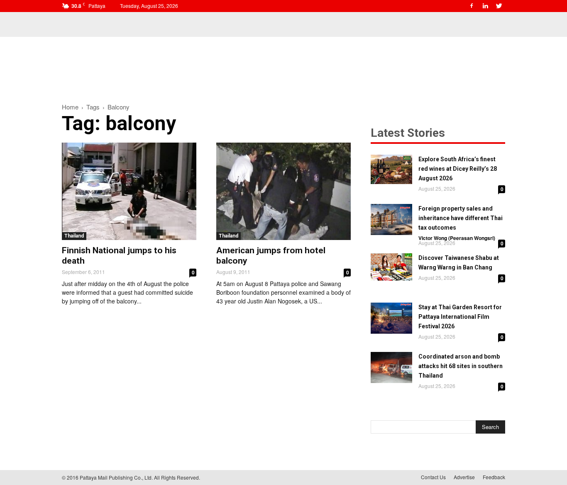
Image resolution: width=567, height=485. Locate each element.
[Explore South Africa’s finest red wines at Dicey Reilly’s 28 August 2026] (391, 169)
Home (70, 106)
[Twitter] (499, 6)
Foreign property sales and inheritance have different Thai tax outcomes (460, 218)
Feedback (494, 476)
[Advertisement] (283, 65)
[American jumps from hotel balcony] (283, 191)
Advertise (464, 476)
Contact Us (433, 476)
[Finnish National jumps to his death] (129, 191)
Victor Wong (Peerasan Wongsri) (456, 238)
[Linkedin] (485, 6)
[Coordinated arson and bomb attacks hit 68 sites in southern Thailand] (391, 367)
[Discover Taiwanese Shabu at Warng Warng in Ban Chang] (391, 267)
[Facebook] (471, 6)
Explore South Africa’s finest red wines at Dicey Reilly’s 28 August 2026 (457, 169)
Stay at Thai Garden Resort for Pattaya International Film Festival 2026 (460, 317)
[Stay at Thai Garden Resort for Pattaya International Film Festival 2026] (391, 318)
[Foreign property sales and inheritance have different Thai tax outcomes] (391, 219)
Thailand (74, 236)
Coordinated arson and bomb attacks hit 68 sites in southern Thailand (460, 366)
